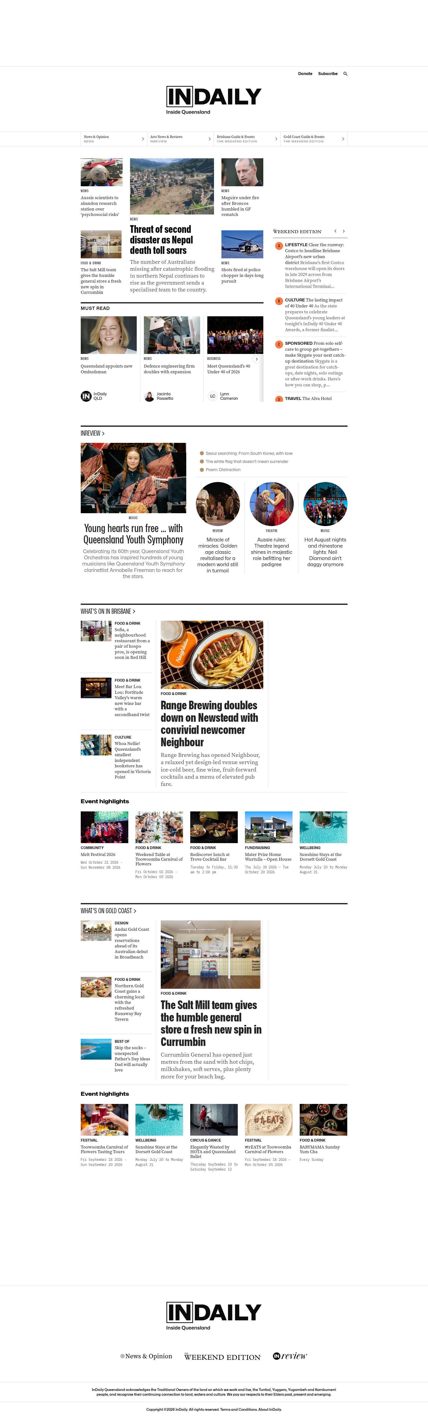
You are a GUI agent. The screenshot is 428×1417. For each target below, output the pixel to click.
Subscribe (328, 73)
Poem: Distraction (223, 469)
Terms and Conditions (238, 1409)
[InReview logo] (290, 1356)
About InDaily (269, 1409)
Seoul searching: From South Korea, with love (249, 453)
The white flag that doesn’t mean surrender (247, 461)
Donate (305, 73)
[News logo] (146, 1356)
